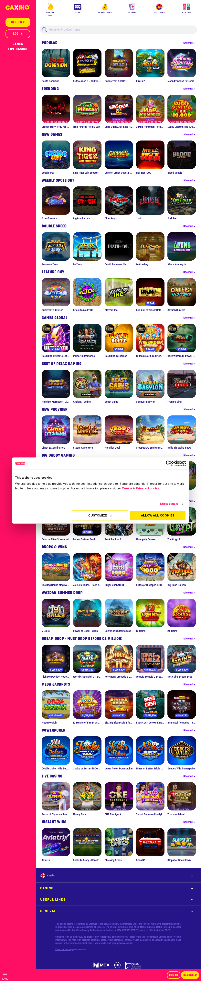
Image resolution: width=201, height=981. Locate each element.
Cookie (127, 488)
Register (190, 975)
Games (18, 44)
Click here (87, 943)
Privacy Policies (147, 488)
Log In (173, 975)
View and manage (64, 949)
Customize (97, 515)
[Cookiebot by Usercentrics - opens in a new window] (169, 463)
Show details (169, 503)
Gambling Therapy (122, 940)
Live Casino (17, 49)
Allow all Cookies (158, 515)
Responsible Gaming (156, 936)
